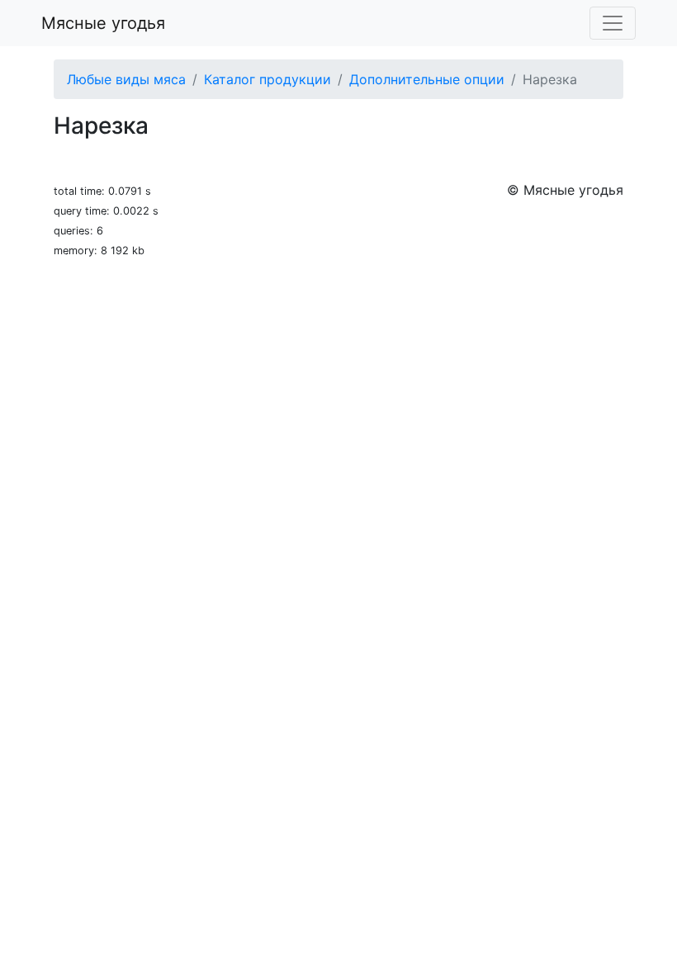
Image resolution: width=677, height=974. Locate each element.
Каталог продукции (267, 79)
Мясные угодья (103, 23)
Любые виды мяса (126, 79)
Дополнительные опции (426, 79)
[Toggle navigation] (612, 23)
